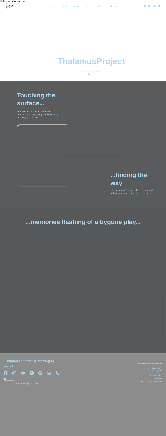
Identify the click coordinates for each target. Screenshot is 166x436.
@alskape (158, 378)
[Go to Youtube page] (159, 6)
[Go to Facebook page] (146, 6)
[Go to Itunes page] (32, 373)
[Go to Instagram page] (150, 6)
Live (88, 6)
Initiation (113, 6)
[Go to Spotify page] (155, 6)
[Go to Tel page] (58, 373)
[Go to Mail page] (49, 373)
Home (51, 6)
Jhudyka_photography (152, 381)
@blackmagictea (155, 370)
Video (99, 6)
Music (76, 6)
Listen (90, 74)
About (64, 6)
